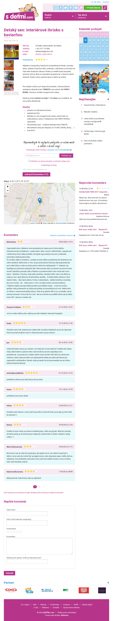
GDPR (76, 605)
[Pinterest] (70, 8)
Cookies (66, 605)
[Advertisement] (94, 164)
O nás (35, 607)
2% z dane (25, 605)
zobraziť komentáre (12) (36, 174)
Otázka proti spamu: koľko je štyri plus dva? (23, 558)
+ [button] (8, 186)
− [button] (8, 190)
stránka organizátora (43, 54)
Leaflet (32, 223)
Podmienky (54, 605)
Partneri (43, 605)
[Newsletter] (76, 8)
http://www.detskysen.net (37, 169)
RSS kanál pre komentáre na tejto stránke (20, 493)
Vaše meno (10, 510)
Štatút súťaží (87, 605)
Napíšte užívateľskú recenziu (61, 235)
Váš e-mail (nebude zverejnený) (18, 519)
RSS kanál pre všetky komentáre (50, 493)
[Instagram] (55, 8)
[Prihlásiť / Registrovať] (81, 8)
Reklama (45, 607)
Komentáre (10, 537)
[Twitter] (65, 8)
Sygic (44, 223)
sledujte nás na (59, 150)
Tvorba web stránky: (56, 615)
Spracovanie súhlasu (71, 607)
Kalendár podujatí (90, 29)
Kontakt (56, 607)
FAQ (34, 605)
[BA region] (94, 79)
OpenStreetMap (61, 223)
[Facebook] (60, 8)
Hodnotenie (11, 529)
